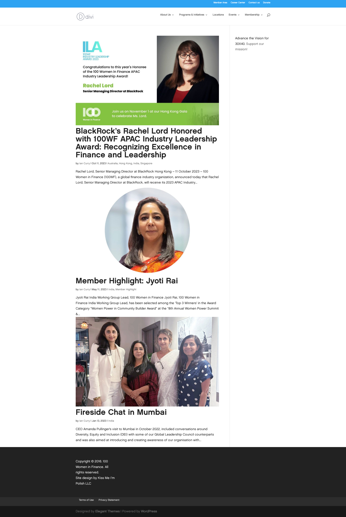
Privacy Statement (109, 500)
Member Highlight (126, 289)
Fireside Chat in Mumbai (121, 412)
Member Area (220, 3)
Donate (266, 3)
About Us (165, 15)
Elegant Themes (107, 511)
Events (232, 15)
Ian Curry (84, 163)
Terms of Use (86, 500)
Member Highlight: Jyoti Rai (127, 281)
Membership (252, 15)
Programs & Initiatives (191, 15)
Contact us (254, 3)
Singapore (146, 163)
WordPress (149, 511)
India (136, 163)
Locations (218, 15)
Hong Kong (125, 163)
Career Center (238, 3)
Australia (113, 163)
